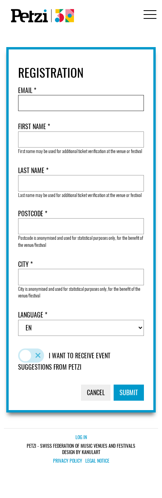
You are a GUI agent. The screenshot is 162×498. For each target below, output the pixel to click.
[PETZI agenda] (41, 15)
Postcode (31, 213)
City (24, 264)
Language (31, 314)
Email (26, 90)
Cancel (96, 392)
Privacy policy (67, 461)
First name (33, 126)
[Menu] (148, 15)
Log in (81, 437)
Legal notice (97, 461)
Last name (32, 170)
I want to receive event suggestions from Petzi (64, 361)
